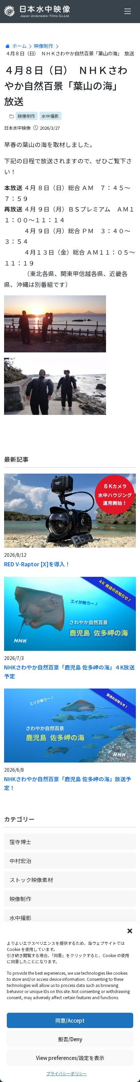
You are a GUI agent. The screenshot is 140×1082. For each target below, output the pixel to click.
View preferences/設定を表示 (70, 1057)
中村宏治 (20, 861)
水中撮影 (50, 116)
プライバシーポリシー (66, 1073)
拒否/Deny (70, 1039)
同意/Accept (70, 1020)
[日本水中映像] (38, 11)
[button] (129, 930)
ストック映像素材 (31, 880)
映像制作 (43, 45)
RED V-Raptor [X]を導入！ (37, 564)
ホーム (19, 45)
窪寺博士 (20, 842)
